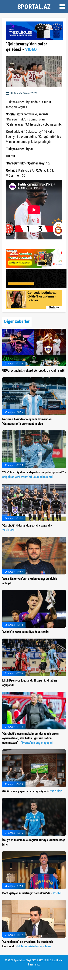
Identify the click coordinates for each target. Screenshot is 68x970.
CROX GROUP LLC (41, 960)
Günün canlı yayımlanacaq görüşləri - (32, 791)
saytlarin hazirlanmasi (21, 245)
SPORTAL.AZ (34, 6)
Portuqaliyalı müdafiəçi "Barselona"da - (32, 893)
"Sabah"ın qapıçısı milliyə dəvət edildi (25, 632)
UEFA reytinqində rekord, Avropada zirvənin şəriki (33, 370)
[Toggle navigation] (62, 6)
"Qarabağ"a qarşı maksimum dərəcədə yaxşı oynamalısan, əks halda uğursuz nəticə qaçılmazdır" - (30, 738)
